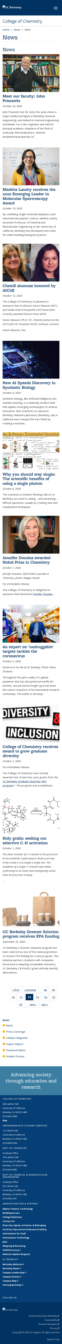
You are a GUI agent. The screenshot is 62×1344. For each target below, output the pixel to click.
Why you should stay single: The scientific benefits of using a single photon (29, 478)
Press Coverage (15, 1031)
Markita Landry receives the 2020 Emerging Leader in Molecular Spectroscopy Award (29, 196)
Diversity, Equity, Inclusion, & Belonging (24, 1225)
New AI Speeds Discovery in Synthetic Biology (29, 385)
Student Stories (15, 1056)
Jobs (5, 1241)
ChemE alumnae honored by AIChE (29, 288)
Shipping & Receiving (14, 1245)
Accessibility (52, 1319)
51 (22, 997)
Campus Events (12, 1276)
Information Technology (16, 1237)
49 (54, 990)
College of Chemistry (22, 21)
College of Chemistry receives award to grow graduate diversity (30, 751)
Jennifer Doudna (43, 594)
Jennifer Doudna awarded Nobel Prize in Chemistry (26, 560)
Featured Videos (16, 1050)
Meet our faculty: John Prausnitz (24, 98)
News (17, 29)
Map (5, 1120)
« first (17, 990)
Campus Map (11, 1280)
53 (38, 997)
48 (46, 990)
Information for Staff (14, 1233)
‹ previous (31, 990)
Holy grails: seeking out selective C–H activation (25, 840)
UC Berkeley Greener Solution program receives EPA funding (31, 934)
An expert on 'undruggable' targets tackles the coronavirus (28, 651)
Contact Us (9, 1221)
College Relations (12, 1217)
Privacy (54, 1328)
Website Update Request (16, 1254)
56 (21, 1005)
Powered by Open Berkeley (44, 1315)
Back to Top (53, 1339)
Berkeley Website (13, 1264)
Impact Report (14, 1044)
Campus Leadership (14, 1272)
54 (46, 997)
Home (6, 29)
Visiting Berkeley (13, 1285)
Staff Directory (12, 1250)
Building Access (11, 1212)
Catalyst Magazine (17, 1037)
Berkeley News (12, 1268)
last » (46, 1004)
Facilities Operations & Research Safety (25, 1229)
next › (34, 1004)
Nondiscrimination (48, 1324)
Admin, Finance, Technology (18, 1208)
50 (14, 997)
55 (55, 997)
